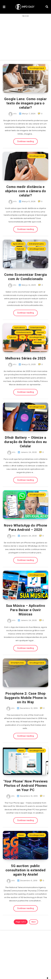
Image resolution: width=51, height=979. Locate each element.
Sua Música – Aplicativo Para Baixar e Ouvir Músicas (25, 610)
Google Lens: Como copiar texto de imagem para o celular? (25, 103)
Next (33, 922)
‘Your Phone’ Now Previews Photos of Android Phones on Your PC (25, 785)
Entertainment (37, 327)
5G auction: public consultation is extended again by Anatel (25, 870)
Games (40, 332)
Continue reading (25, 141)
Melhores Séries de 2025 (25, 358)
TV (23, 337)
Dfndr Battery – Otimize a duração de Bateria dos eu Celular (25, 442)
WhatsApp (39, 342)
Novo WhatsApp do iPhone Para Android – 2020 (25, 527)
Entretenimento (36, 244)
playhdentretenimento (29, 967)
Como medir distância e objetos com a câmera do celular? (25, 191)
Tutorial (20, 248)
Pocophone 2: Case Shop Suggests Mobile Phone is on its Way (25, 698)
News (21, 750)
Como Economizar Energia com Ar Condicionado (25, 277)
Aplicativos (18, 244)
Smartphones (17, 662)
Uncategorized (36, 68)
